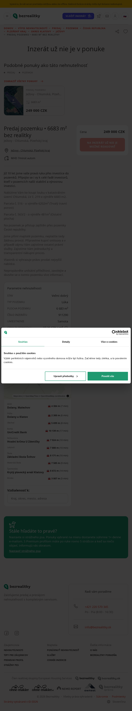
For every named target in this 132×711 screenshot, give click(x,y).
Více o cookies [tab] (109, 341)
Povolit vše (108, 376)
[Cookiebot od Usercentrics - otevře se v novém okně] (114, 332)
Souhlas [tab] (23, 341)
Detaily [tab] (66, 341)
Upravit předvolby (64, 376)
